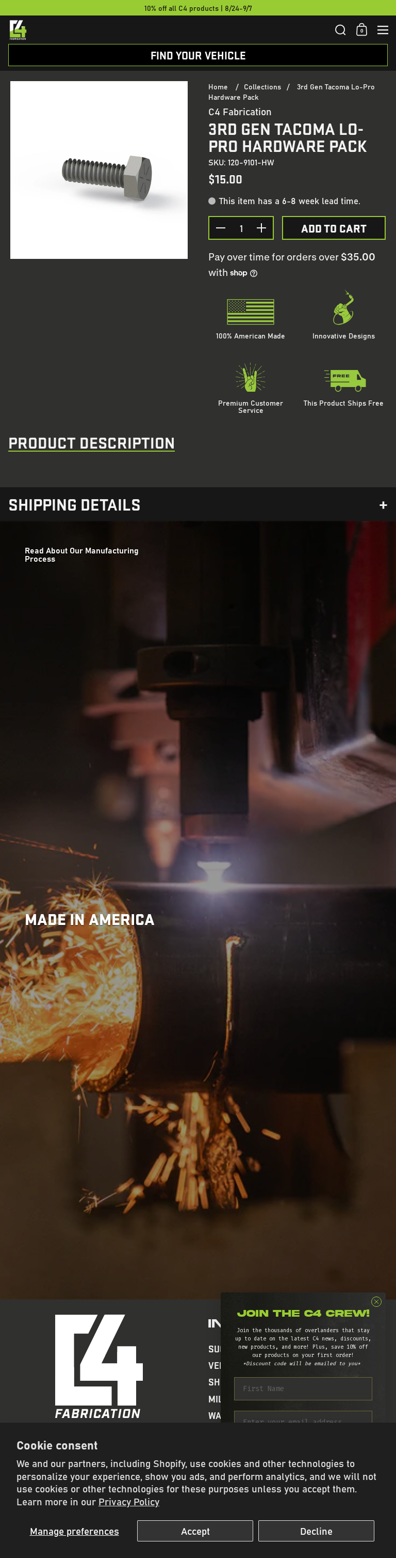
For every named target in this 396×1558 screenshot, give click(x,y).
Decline (316, 1530)
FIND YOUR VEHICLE (198, 55)
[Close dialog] (376, 1302)
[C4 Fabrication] (168, 30)
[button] (340, 30)
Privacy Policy (128, 1501)
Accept (195, 1530)
